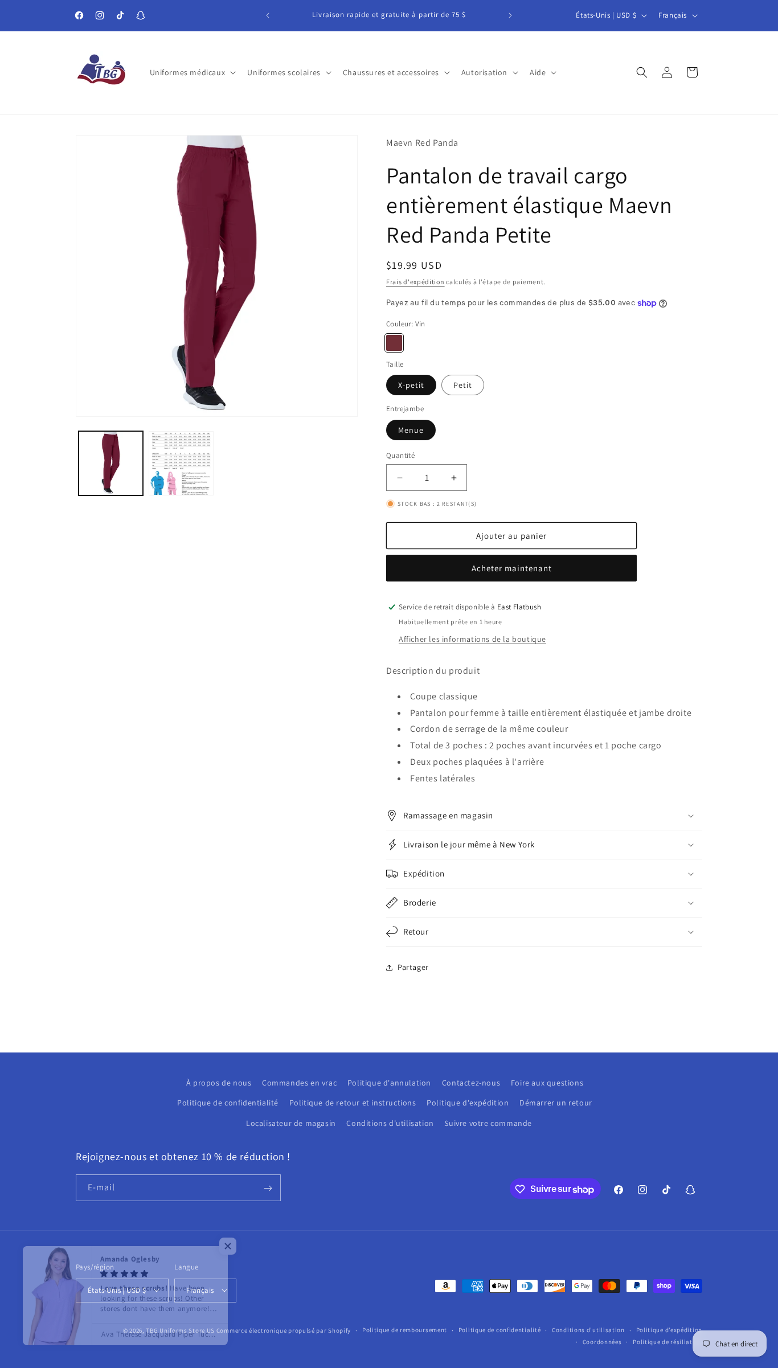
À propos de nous (219, 1083)
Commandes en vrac (299, 1083)
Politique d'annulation (389, 1083)
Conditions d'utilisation (389, 1122)
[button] (192, 72)
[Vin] (394, 343)
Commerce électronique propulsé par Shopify (283, 1330)
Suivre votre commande (488, 1122)
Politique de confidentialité (228, 1102)
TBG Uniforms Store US (180, 1330)
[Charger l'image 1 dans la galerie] (111, 463)
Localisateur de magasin (291, 1122)
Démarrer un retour (555, 1102)
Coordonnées (602, 1341)
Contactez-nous (471, 1083)
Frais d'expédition (415, 281)
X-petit (411, 385)
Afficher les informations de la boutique (472, 639)
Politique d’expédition (669, 1330)
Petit (462, 385)
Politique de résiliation (667, 1341)
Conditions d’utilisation (588, 1330)
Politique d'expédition (468, 1102)
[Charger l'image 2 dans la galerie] (181, 463)
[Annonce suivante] (510, 15)
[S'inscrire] (267, 1188)
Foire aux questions (547, 1083)
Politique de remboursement (404, 1330)
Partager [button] (413, 967)
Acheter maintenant (512, 568)
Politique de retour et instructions (352, 1102)
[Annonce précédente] (267, 15)
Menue (411, 430)
